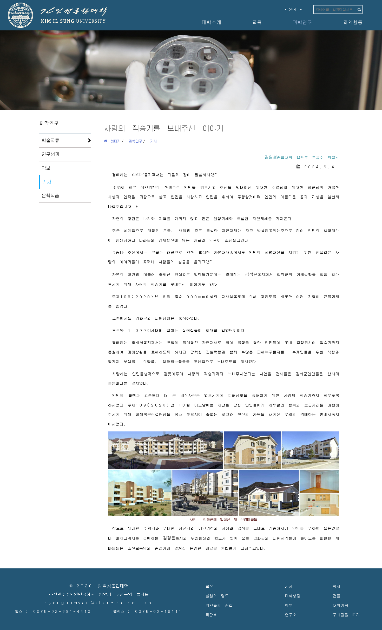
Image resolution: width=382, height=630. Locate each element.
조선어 (292, 9)
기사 (46, 181)
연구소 (291, 614)
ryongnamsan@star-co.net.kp (99, 603)
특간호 (211, 614)
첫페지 (114, 141)
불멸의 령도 (217, 596)
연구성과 (50, 154)
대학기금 (340, 605)
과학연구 (302, 22)
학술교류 (50, 140)
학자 (336, 586)
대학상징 (292, 596)
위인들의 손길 (219, 605)
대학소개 (211, 22)
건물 (336, 596)
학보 (46, 168)
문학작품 (50, 195)
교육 (257, 22)
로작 (209, 586)
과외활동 (353, 22)
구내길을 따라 (346, 614)
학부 (289, 605)
